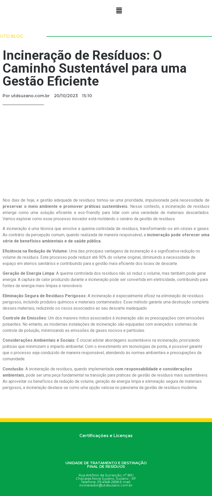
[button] (119, 10)
